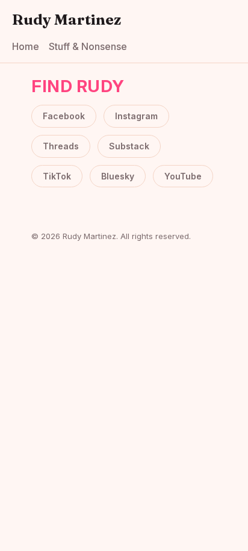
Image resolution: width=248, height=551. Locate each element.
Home (25, 46)
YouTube (183, 176)
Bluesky (117, 176)
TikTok (57, 176)
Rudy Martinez (66, 19)
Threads (61, 146)
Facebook (64, 116)
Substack (129, 146)
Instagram (136, 116)
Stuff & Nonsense (88, 46)
